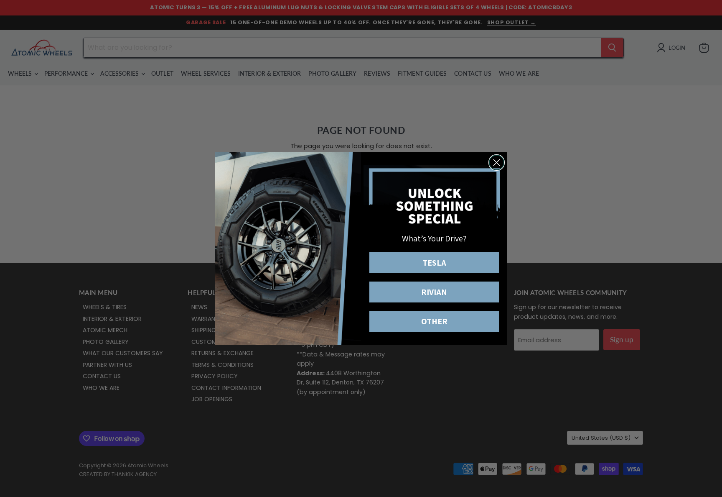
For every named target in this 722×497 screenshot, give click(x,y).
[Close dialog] (496, 162)
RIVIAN (434, 292)
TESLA (434, 262)
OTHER (434, 321)
